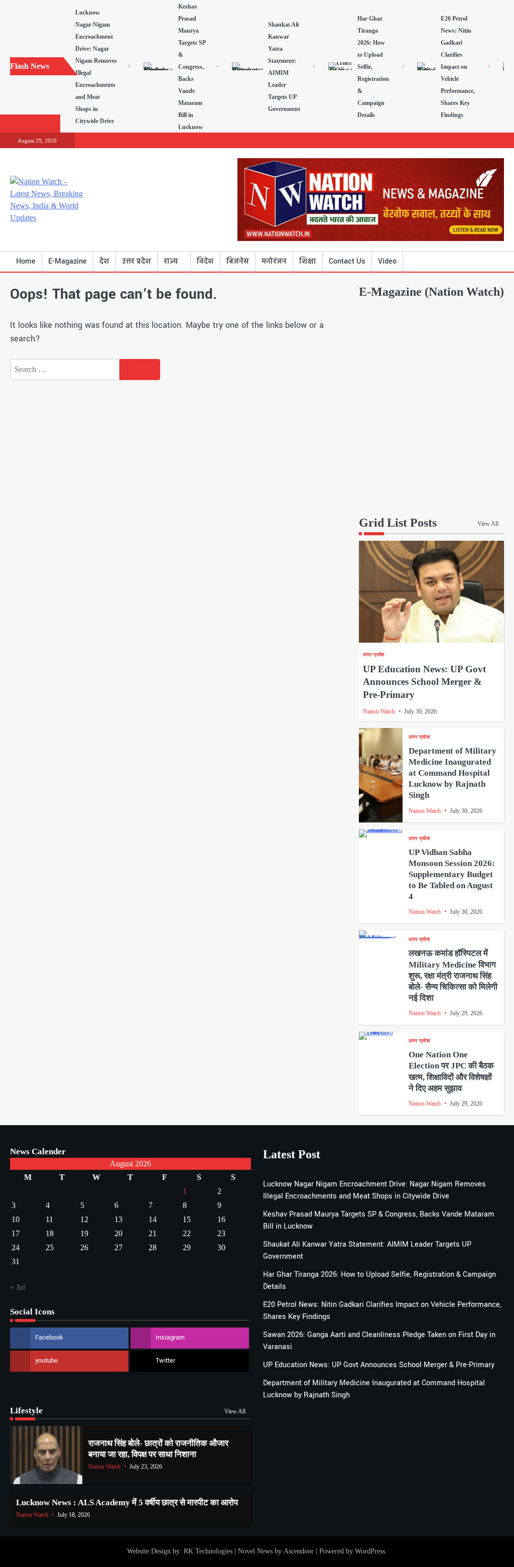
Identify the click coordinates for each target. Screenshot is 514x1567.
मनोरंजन (274, 261)
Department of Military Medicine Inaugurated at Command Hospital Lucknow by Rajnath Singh (452, 773)
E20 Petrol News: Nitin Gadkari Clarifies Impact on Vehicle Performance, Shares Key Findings (458, 66)
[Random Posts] (481, 261)
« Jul (17, 1287)
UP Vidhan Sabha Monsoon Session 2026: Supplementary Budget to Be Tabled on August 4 (452, 875)
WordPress (370, 1551)
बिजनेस (237, 261)
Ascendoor (299, 1551)
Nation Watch (379, 711)
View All (487, 523)
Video (387, 261)
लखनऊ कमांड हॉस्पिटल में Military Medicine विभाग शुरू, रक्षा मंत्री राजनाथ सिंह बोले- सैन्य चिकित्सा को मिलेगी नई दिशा (453, 975)
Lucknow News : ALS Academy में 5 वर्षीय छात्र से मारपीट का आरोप (127, 1502)
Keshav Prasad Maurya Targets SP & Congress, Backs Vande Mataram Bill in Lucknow (191, 67)
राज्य (171, 261)
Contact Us (347, 261)
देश (104, 261)
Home (26, 261)
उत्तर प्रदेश (136, 261)
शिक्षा (307, 261)
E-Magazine (67, 261)
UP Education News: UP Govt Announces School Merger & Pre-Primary (424, 682)
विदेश (205, 261)
